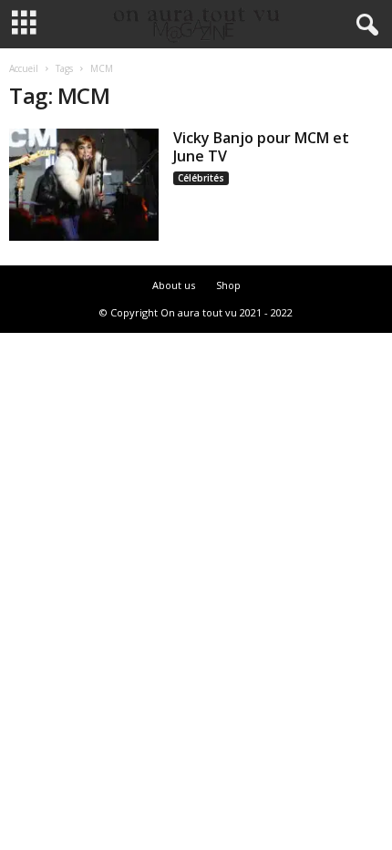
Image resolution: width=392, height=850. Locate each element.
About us (173, 285)
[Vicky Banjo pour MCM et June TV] (84, 185)
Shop (228, 285)
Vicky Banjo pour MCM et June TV (261, 147)
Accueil (23, 68)
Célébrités (201, 177)
